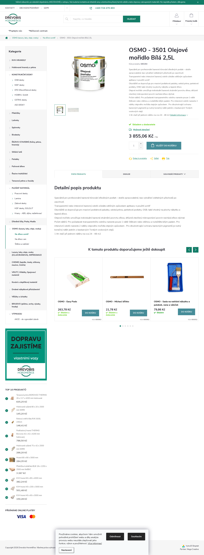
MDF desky (19, 85)
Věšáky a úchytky (19, 296)
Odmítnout (115, 536)
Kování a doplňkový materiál (24, 282)
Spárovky (16, 127)
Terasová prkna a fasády (23, 181)
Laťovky (15, 120)
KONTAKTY (10, 8)
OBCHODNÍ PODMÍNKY (29, 8)
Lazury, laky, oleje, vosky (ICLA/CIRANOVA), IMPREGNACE (27, 253)
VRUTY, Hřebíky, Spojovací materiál (24, 273)
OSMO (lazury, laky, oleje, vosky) (26, 228)
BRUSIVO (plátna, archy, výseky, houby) (26, 305)
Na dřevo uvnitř (21, 234)
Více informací (95, 543)
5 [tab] (130, 326)
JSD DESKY (20, 105)
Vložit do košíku (166, 145)
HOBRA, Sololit (21, 95)
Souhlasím (136, 536)
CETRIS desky (21, 100)
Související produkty (173, 174)
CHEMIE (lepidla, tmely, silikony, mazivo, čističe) (26, 263)
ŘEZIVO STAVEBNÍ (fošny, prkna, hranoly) (26, 143)
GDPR (46, 8)
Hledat (131, 19)
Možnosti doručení (141, 129)
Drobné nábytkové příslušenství (26, 289)
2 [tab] (123, 326)
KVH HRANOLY (19, 60)
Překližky (16, 113)
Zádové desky (20, 203)
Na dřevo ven (20, 239)
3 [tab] (125, 326)
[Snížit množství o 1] (140, 147)
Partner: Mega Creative (189, 549)
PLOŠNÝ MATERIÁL (21, 188)
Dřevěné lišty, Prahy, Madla (24, 221)
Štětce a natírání (22, 244)
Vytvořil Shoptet (192, 546)
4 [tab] (128, 326)
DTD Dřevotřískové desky (25, 90)
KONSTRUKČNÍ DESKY (22, 74)
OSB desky (19, 80)
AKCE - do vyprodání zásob (26, 319)
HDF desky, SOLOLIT (24, 208)
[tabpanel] (79, 289)
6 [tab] (133, 326)
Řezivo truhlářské (19, 173)
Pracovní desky (21, 193)
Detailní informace (178, 115)
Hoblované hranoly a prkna (24, 67)
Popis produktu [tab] (78, 174)
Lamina (18, 198)
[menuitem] (15, 31)
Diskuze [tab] (126, 174)
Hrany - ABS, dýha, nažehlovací (28, 213)
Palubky (15, 159)
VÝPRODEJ (17, 314)
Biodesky (16, 134)
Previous (189, 250)
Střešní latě (17, 152)
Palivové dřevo (18, 166)
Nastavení (66, 550)
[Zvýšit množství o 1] (140, 144)
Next (195, 250)
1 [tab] (120, 326)
